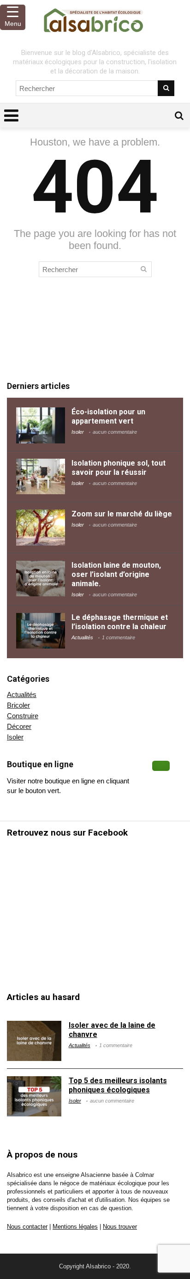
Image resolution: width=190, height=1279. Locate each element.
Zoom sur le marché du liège (121, 513)
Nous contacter (27, 1227)
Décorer (19, 726)
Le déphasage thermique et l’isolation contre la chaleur (119, 622)
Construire (22, 716)
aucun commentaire (115, 432)
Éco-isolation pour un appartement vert (108, 416)
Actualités (82, 637)
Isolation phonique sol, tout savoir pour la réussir (118, 468)
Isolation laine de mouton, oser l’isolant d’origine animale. (116, 574)
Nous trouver (120, 1227)
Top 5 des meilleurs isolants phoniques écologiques (118, 1085)
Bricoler (18, 705)
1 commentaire (118, 637)
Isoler (77, 432)
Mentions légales (75, 1227)
